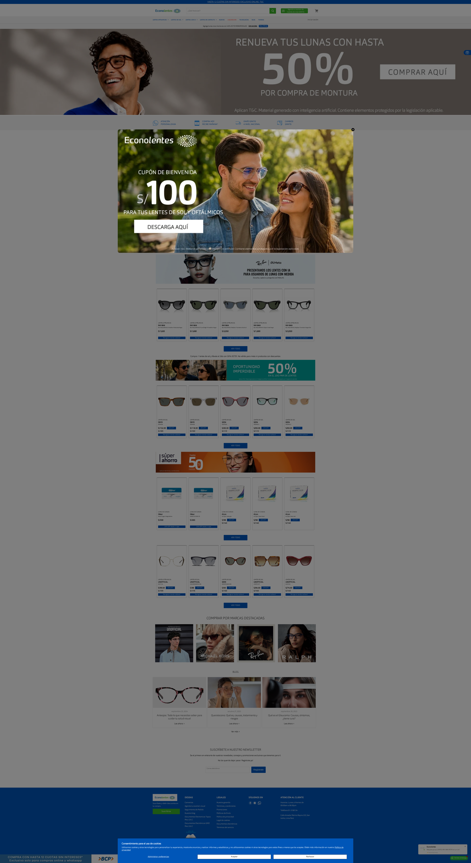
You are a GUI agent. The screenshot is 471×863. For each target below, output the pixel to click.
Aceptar (234, 857)
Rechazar (310, 857)
